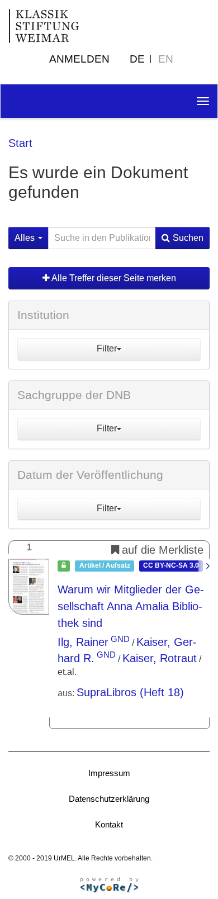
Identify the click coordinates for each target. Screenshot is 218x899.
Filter (107, 348)
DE (137, 59)
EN (165, 59)
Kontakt (109, 824)
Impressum (109, 773)
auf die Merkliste (162, 550)
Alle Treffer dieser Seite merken (113, 278)
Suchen (188, 237)
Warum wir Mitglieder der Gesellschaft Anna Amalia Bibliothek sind (131, 606)
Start (20, 143)
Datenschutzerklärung (109, 798)
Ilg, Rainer (83, 642)
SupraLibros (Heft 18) (130, 692)
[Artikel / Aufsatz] (28, 587)
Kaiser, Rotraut (159, 658)
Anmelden (79, 59)
